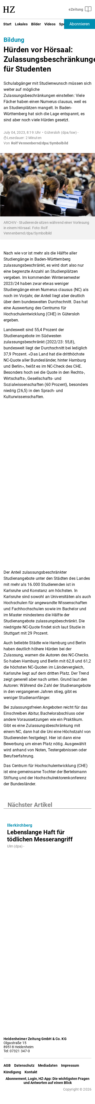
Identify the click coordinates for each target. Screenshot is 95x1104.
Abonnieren (79, 24)
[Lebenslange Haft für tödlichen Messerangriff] (47, 813)
